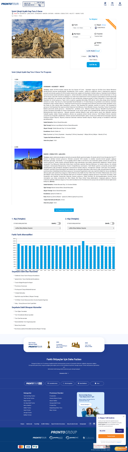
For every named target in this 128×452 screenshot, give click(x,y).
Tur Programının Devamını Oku (64, 210)
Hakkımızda (29, 424)
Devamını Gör (63, 373)
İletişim (22, 424)
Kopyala (119, 430)
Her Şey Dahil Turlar (29, 403)
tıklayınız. (119, 442)
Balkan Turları (28, 415)
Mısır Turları (53, 410)
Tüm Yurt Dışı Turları (29, 396)
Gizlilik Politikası (45, 424)
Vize (98, 383)
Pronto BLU (53, 396)
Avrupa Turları (28, 412)
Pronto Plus (53, 405)
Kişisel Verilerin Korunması (58, 424)
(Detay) (104, 25)
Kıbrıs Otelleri (27, 405)
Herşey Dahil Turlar (55, 403)
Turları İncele (111, 436)
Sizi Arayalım (68, 383)
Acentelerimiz (53, 383)
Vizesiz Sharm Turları (56, 398)
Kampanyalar (83, 424)
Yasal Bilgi (36, 424)
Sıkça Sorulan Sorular (72, 424)
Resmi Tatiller (53, 400)
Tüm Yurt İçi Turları (29, 398)
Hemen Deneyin (85, 404)
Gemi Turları (27, 410)
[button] (14, 37)
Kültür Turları (27, 407)
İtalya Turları (27, 400)
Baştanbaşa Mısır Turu (56, 407)
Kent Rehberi (83, 383)
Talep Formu (122, 448)
